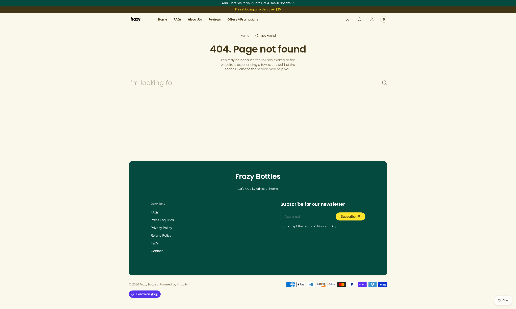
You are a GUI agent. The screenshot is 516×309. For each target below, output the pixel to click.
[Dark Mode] (347, 19)
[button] (359, 19)
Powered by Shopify (173, 284)
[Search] (383, 83)
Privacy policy (326, 226)
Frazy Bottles (149, 284)
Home (244, 36)
